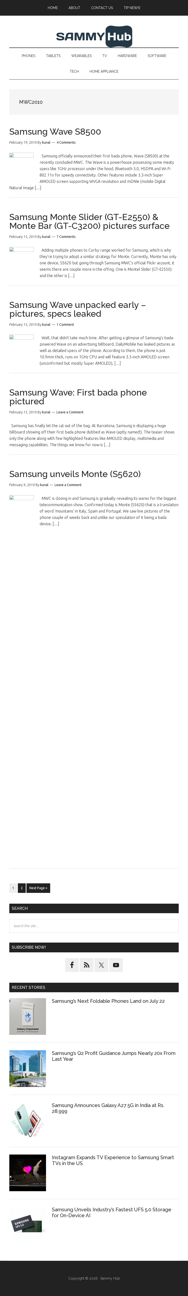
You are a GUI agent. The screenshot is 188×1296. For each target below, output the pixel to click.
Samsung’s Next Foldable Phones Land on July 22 (108, 1001)
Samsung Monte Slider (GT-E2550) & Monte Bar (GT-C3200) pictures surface (89, 221)
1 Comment (65, 325)
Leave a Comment (70, 412)
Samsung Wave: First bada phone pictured (78, 396)
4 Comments (66, 142)
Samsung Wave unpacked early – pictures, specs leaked (77, 309)
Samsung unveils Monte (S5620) (75, 474)
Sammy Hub (93, 36)
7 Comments (66, 237)
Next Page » (38, 889)
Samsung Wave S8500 (55, 131)
